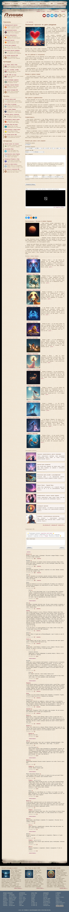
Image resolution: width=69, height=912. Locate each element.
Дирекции (21, 902)
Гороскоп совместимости (11, 35)
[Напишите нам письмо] (63, 16)
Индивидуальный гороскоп (11, 25)
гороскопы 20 (54, 525)
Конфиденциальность (60, 902)
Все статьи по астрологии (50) (12, 169)
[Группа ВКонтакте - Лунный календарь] (56, 16)
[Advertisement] (13, 825)
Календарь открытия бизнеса (12, 84)
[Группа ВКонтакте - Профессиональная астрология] (48, 16)
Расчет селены (22, 898)
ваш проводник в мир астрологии (12, 17)
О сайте (57, 894)
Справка (57, 898)
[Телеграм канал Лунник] (52, 16)
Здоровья (5, 898)
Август (24, 3)
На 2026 (6, 74)
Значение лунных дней (10, 99)
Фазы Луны (43, 3)
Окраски (5, 895)
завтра (12, 64)
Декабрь (33, 899)
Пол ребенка (12, 895)
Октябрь (33, 897)
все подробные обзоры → (59, 207)
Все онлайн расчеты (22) (11, 134)
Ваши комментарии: (31, 538)
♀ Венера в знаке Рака (32, 306)
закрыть (62, 547)
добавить (29, 547)
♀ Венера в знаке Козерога (33, 401)
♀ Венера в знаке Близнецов (33, 290)
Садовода (5, 902)
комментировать (32, 600)
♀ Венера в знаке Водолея (33, 417)
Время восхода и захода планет (12, 129)
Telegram (46, 536)
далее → (51, 266)
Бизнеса (11, 904)
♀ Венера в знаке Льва (32, 322)
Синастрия (21, 905)
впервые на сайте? (41, 11)
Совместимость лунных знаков (12, 119)
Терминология (59, 901)
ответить (39, 558)
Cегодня (16, 3)
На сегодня (7, 64)
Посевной (5, 904)
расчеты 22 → (61, 525)
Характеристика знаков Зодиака (12, 154)
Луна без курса (46, 898)
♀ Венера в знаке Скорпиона (33, 369)
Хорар (20, 904)
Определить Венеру (30, 184)
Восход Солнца (46, 902)
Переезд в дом (12, 898)
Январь (32, 901)
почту (41, 536)
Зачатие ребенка (12, 897)
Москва (63, 11)
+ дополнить (56, 11)
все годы (14, 74)
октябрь (17, 69)
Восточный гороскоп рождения (12, 50)
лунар (24, 899)
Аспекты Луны (46, 899)
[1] (29, 574)
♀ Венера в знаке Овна (32, 258)
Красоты (5, 901)
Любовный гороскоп (9, 40)
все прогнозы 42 (46, 525)
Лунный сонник (8, 143)
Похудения (5, 899)
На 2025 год (34, 905)
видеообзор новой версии (46, 533)
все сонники (16, 143)
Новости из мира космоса (11, 164)
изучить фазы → (40, 888)
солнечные (16, 114)
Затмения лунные (9, 114)
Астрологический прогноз (11, 30)
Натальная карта (23, 894)
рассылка (49, 11)
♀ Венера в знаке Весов (32, 353)
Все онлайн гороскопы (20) (11, 55)
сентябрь (12, 69)
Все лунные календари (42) (11, 90)
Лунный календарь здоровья (12, 79)
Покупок (10, 901)
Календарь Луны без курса (11, 124)
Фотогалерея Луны (9, 149)
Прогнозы (7, 3)
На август (7, 69)
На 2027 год (34, 902)
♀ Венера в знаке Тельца (33, 274)
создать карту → (63, 888)
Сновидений (11, 894)
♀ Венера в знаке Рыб (32, 433)
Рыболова (5, 905)
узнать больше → (18, 888)
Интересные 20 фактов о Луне (12, 159)
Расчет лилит (22, 897)
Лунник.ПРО (60, 3)
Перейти (47, 458)
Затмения (45, 897)
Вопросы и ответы (60, 897)
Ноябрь (32, 898)
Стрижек (5, 894)
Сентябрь (33, 895)
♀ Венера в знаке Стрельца (33, 385)
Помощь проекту (59, 905)
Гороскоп (32, 3)
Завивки (5, 897)
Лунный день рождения (10, 45)
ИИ (52, 3)
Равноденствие (46, 905)
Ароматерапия (12, 899)
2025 (10, 74)
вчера (16, 64)
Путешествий (12, 905)
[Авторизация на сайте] (59, 16)
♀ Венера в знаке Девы (32, 337)
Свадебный (11, 902)
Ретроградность (46, 901)
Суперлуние (45, 904)
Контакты (58, 895)
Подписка (58, 899)
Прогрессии (21, 901)
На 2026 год (34, 904)
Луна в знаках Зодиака (10, 109)
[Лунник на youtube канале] (44, 16)
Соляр (20, 899)
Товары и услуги (59, 904)
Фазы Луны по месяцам (10, 104)
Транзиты (21, 895)
